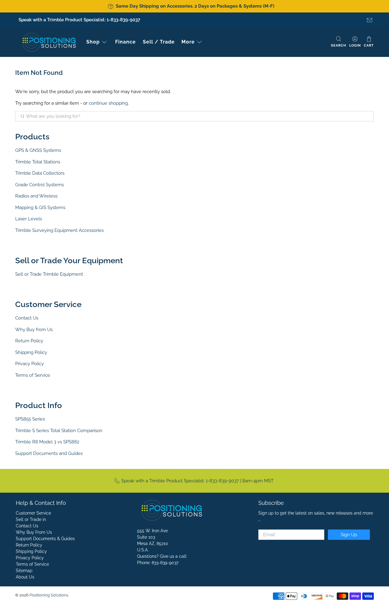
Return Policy (29, 341)
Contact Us (26, 318)
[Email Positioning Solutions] (369, 20)
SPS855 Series (30, 419)
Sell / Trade (159, 42)
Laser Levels (28, 219)
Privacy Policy (29, 363)
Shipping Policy (31, 352)
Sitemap (24, 570)
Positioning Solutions (48, 595)
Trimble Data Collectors (39, 173)
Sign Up (349, 534)
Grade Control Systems (39, 184)
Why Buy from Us (34, 329)
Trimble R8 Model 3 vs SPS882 (47, 442)
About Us (25, 577)
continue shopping (108, 103)
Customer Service (33, 513)
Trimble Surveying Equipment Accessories (59, 230)
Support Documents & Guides (45, 538)
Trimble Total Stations (37, 162)
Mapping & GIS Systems (40, 207)
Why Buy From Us (34, 532)
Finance (125, 42)
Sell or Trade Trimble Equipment (49, 274)
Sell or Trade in (31, 519)
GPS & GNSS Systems (38, 150)
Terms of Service (32, 375)
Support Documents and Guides (49, 453)
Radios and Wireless (36, 196)
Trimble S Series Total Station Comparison (58, 430)
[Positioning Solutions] (49, 42)
